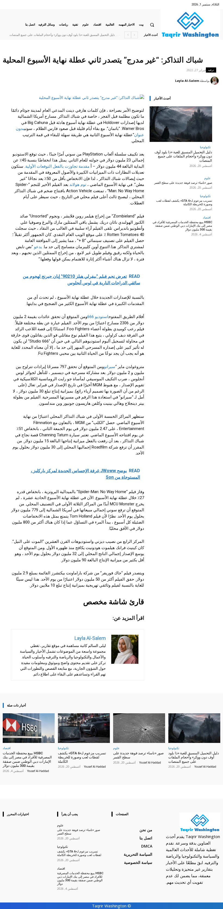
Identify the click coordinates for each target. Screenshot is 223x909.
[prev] (134, 35)
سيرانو (109, 366)
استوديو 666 (98, 316)
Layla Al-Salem (187, 81)
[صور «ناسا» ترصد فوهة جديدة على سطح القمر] (139, 728)
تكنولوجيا (205, 146)
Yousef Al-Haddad (205, 766)
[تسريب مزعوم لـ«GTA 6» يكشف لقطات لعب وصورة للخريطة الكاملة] (84, 728)
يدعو (38, 246)
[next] (127, 35)
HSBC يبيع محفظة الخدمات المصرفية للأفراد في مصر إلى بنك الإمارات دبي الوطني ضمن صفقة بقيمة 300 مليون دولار (182, 225)
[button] (152, 24)
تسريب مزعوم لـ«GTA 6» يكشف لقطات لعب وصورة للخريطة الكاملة (184, 202)
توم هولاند (77, 184)
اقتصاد (207, 217)
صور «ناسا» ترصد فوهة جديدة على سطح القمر (86, 35)
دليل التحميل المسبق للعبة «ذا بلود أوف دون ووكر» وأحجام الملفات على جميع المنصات (183, 156)
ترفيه (211, 70)
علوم (207, 177)
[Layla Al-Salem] (215, 81)
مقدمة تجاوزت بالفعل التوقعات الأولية (57, 166)
